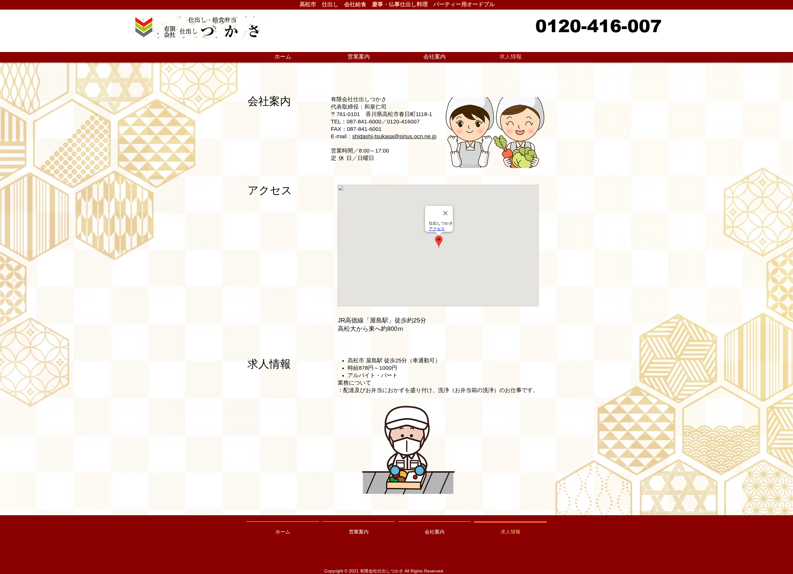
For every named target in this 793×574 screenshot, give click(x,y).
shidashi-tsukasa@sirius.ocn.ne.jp (394, 136)
